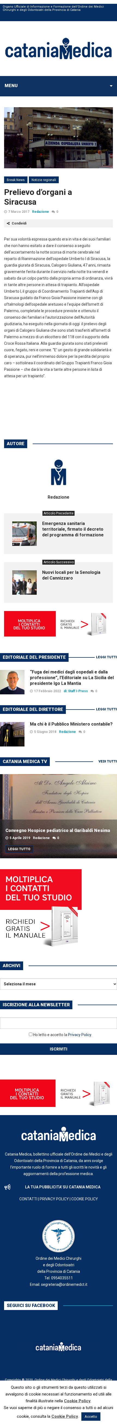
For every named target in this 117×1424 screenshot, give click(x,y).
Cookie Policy (77, 1400)
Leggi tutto (19, 849)
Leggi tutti (106, 657)
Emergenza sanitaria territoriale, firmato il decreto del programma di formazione (73, 529)
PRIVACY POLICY (54, 1199)
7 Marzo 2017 (18, 212)
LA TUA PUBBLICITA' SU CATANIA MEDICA (62, 1187)
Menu (11, 85)
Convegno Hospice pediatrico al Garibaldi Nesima (57, 830)
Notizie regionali (44, 180)
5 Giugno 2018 (45, 732)
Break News (16, 180)
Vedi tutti (107, 761)
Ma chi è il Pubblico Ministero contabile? (71, 724)
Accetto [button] (91, 1416)
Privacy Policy (79, 1035)
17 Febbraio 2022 (47, 691)
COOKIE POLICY (84, 1199)
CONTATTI (28, 1199)
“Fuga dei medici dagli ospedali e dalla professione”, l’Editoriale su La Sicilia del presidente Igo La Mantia (72, 677)
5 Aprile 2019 (20, 838)
